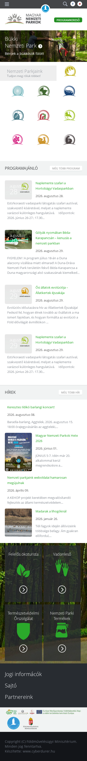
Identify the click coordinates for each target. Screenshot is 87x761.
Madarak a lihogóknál (51, 511)
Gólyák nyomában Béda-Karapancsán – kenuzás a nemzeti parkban (54, 237)
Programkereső (68, 20)
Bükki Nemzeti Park (21, 42)
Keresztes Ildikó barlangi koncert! (31, 407)
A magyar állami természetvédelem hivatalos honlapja (45, 9)
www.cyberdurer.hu (39, 751)
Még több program (66, 168)
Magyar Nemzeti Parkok (23, 19)
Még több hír (70, 392)
